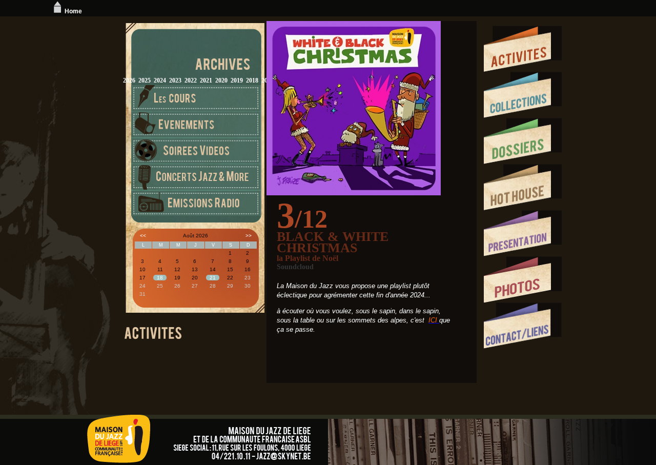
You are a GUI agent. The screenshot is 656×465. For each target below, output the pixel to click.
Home (73, 11)
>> (248, 235)
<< (143, 235)
